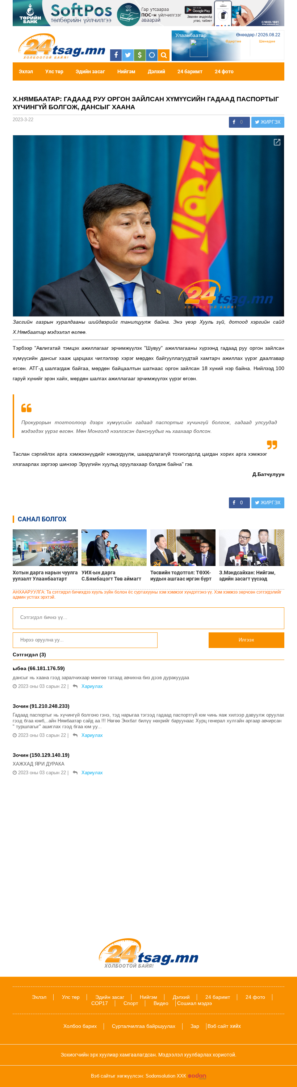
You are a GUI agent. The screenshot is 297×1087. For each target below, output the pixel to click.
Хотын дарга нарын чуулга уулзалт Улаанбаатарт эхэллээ (45, 576)
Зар (195, 1026)
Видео (161, 1003)
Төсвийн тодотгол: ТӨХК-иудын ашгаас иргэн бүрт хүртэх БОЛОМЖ (181, 576)
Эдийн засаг (90, 71)
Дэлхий (156, 71)
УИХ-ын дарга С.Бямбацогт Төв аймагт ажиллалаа (111, 576)
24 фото (224, 71)
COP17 (99, 1003)
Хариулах (92, 686)
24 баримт (189, 71)
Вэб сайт (218, 1026)
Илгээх (246, 640)
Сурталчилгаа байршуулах (143, 1026)
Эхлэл (26, 71)
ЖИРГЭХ (270, 122)
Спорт (131, 1003)
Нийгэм (126, 71)
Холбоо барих (80, 1026)
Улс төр (54, 71)
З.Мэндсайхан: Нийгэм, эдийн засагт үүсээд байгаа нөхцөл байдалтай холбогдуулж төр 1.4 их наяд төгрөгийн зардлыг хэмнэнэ (250, 576)
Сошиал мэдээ (194, 1003)
